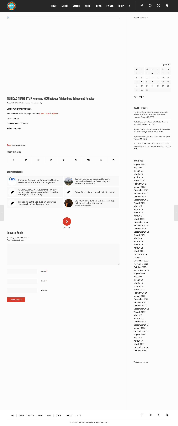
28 (168, 86)
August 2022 (139, 312)
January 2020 (139, 328)
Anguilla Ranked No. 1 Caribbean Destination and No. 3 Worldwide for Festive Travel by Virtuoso (152, 145)
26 (158, 86)
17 (147, 82)
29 (136, 90)
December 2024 (141, 222)
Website (44, 290)
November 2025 (141, 193)
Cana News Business (48, 113)
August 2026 (139, 164)
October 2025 (140, 196)
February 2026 (140, 183)
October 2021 (140, 321)
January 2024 (139, 257)
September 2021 (141, 325)
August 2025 (139, 203)
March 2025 (139, 219)
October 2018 (140, 350)
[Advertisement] (57, 136)
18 (152, 82)
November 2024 (141, 225)
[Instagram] (150, 5)
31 (147, 90)
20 (163, 82)
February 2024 (140, 254)
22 (136, 86)
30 (142, 90)
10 (147, 77)
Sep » (141, 96)
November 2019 (141, 331)
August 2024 (139, 235)
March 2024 (139, 251)
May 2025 (138, 212)
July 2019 (138, 337)
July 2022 (138, 315)
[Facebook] (142, 5)
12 (158, 77)
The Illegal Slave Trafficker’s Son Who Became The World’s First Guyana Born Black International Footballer (151, 114)
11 (152, 77)
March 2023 (139, 289)
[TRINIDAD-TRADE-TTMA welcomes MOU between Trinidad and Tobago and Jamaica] (63, 55)
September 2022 (141, 308)
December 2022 (141, 299)
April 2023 (138, 286)
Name (44, 271)
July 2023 (138, 276)
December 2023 (141, 260)
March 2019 (139, 344)
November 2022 (141, 302)
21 (168, 82)
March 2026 (139, 180)
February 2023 (140, 292)
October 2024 (140, 228)
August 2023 (139, 273)
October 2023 (140, 267)
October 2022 (140, 305)
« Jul (135, 96)
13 (163, 77)
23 (142, 86)
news (36, 103)
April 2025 (138, 215)
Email (44, 281)
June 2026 (138, 171)
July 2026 (138, 167)
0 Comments (25, 103)
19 (158, 82)
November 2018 (141, 347)
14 (168, 77)
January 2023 (139, 296)
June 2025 (138, 209)
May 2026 (138, 174)
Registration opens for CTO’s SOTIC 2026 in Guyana (152, 136)
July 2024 (138, 238)
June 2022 (138, 318)
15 (136, 82)
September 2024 (141, 231)
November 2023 (141, 264)
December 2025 (141, 190)
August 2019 (139, 334)
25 (152, 86)
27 (163, 86)
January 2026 (139, 187)
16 (142, 82)
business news (18, 145)
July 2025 (138, 206)
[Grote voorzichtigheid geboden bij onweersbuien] (2, 213)
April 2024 (138, 247)
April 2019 (138, 340)
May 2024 (138, 244)
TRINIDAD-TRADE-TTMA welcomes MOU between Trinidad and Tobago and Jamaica (50, 98)
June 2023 (138, 280)
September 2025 (141, 199)
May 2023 (138, 283)
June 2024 (138, 241)
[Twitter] (158, 5)
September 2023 (141, 270)
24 (147, 86)
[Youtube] (167, 5)
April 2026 (138, 177)
